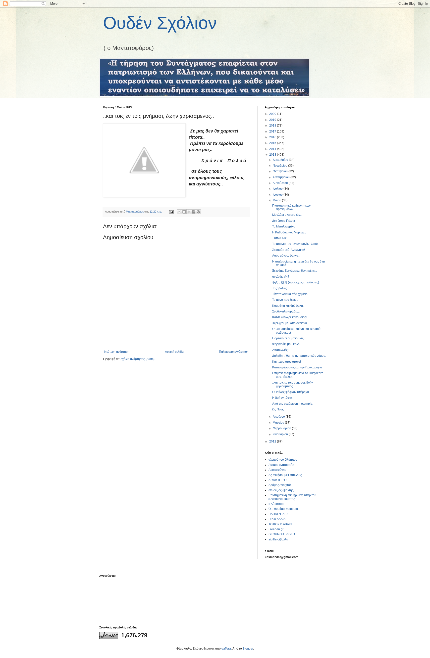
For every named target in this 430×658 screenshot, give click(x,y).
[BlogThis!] (184, 211)
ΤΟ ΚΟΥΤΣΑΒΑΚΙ (280, 524)
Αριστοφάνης (277, 470)
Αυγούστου (281, 183)
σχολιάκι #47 (280, 276)
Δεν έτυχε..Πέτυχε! (284, 220)
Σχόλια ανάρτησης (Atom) (137, 359)
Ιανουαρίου (281, 434)
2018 (273, 125)
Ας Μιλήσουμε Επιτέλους (285, 475)
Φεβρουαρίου (282, 428)
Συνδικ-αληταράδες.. (286, 311)
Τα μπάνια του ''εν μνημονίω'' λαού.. (295, 244)
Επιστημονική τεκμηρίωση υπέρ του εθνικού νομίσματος (292, 496)
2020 (273, 114)
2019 (273, 120)
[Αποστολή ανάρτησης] (171, 211)
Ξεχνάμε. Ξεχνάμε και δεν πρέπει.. (294, 270)
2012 (273, 441)
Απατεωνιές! (280, 350)
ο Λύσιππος (276, 504)
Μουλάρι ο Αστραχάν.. (287, 215)
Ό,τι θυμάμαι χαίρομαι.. (284, 509)
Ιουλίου (278, 188)
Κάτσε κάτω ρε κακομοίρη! (289, 317)
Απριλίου (279, 416)
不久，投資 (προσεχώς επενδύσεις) (295, 282)
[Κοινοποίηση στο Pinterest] (198, 211)
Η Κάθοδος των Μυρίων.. (289, 232)
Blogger (248, 648)
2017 (273, 131)
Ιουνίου (278, 194)
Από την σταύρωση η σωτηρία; (292, 403)
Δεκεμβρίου (281, 160)
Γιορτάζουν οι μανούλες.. (288, 338)
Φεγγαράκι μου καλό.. (286, 344)
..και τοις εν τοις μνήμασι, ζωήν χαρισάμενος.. (292, 384)
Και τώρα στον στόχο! (286, 361)
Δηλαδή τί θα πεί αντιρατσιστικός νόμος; (299, 355)
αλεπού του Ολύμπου (283, 459)
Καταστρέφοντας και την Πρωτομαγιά (297, 367)
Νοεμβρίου (280, 165)
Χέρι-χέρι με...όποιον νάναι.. (290, 323)
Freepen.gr (276, 529)
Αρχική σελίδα (174, 351)
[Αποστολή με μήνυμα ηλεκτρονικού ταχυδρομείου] (179, 211)
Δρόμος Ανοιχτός (280, 485)
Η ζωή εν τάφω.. (282, 397)
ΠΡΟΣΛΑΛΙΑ (277, 519)
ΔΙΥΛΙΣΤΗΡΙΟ (277, 480)
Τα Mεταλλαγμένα (283, 226)
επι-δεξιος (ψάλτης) (281, 490)
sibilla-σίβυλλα (278, 539)
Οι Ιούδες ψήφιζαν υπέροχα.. (291, 392)
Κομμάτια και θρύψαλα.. (288, 305)
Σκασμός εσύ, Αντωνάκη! (288, 250)
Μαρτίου (279, 422)
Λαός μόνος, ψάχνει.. (286, 255)
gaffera (226, 648)
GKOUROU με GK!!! (282, 534)
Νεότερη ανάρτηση (116, 351)
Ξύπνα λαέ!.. (280, 238)
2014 (273, 149)
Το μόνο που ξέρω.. (285, 300)
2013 (273, 154)
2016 (273, 137)
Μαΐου (277, 200)
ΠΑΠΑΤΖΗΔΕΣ (278, 514)
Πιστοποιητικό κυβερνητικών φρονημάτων (291, 207)
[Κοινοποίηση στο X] (188, 211)
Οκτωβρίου (280, 171)
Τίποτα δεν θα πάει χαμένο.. (290, 294)
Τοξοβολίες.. (280, 288)
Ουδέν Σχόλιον (160, 23)
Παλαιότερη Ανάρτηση (234, 351)
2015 (273, 143)
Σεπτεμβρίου (281, 177)
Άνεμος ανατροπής (281, 465)
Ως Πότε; (278, 409)
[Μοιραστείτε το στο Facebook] (193, 211)
